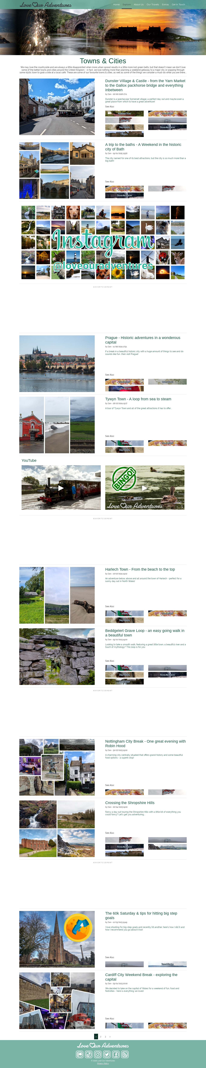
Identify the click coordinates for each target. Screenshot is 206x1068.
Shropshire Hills (167, 846)
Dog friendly (124, 127)
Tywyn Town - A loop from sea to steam (138, 399)
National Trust (124, 113)
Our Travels (153, 4)
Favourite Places (167, 127)
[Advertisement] (103, 309)
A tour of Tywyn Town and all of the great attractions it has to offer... (138, 408)
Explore (127, 4)
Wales (124, 443)
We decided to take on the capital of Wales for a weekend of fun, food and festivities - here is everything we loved (142, 989)
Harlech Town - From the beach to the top (140, 569)
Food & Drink (167, 113)
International (167, 382)
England (124, 120)
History (124, 134)
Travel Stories (168, 964)
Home (116, 4)
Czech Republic (124, 388)
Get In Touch (178, 4)
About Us (139, 4)
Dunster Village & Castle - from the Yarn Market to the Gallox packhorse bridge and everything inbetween (145, 85)
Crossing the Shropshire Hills (130, 803)
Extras (165, 4)
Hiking (167, 120)
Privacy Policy (103, 1063)
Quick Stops (124, 681)
